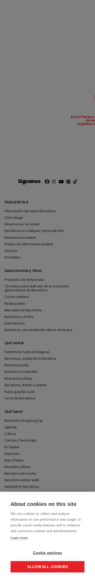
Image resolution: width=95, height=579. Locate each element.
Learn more (19, 538)
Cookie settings (47, 553)
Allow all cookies (47, 567)
